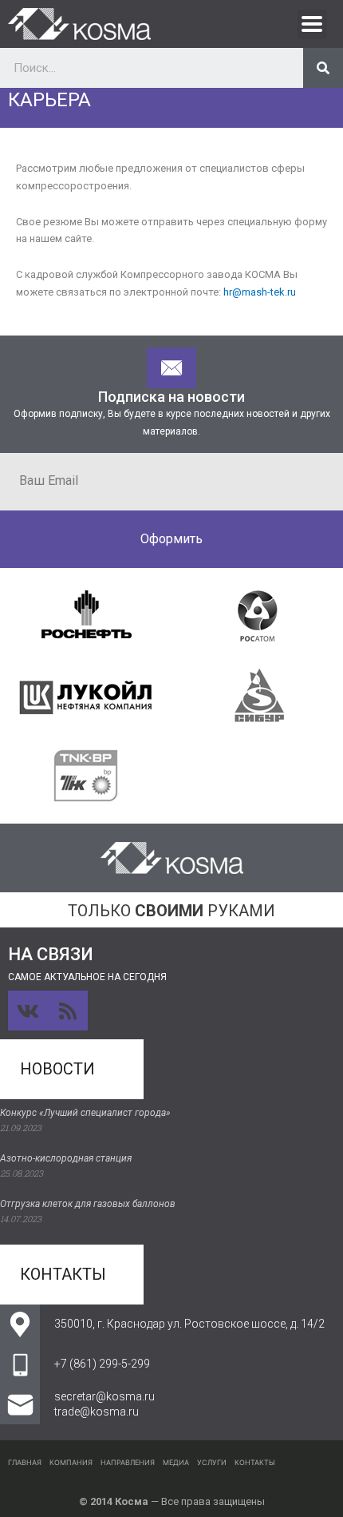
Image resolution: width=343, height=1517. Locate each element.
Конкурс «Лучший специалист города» (85, 1112)
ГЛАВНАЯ (24, 1462)
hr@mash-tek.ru (259, 292)
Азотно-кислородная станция (66, 1158)
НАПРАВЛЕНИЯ (128, 1462)
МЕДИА (176, 1462)
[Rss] (68, 1011)
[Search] (323, 68)
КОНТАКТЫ (255, 1462)
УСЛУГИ (212, 1462)
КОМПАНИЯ (71, 1462)
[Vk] (28, 1011)
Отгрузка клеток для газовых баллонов (87, 1203)
